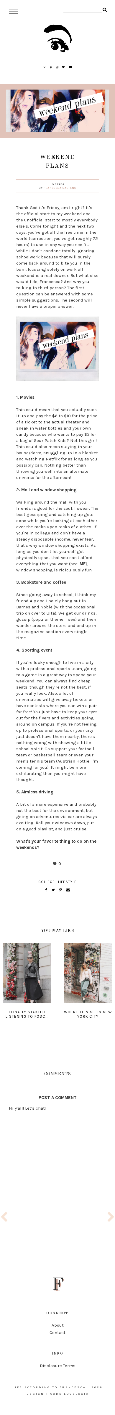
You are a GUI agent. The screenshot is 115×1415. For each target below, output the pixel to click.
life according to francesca (49, 1387)
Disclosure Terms (57, 1365)
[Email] (68, 890)
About (58, 1325)
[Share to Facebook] (46, 890)
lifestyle (67, 882)
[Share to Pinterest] (61, 890)
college (46, 882)
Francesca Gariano (60, 188)
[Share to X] (54, 890)
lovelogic (76, 1394)
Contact (57, 1332)
